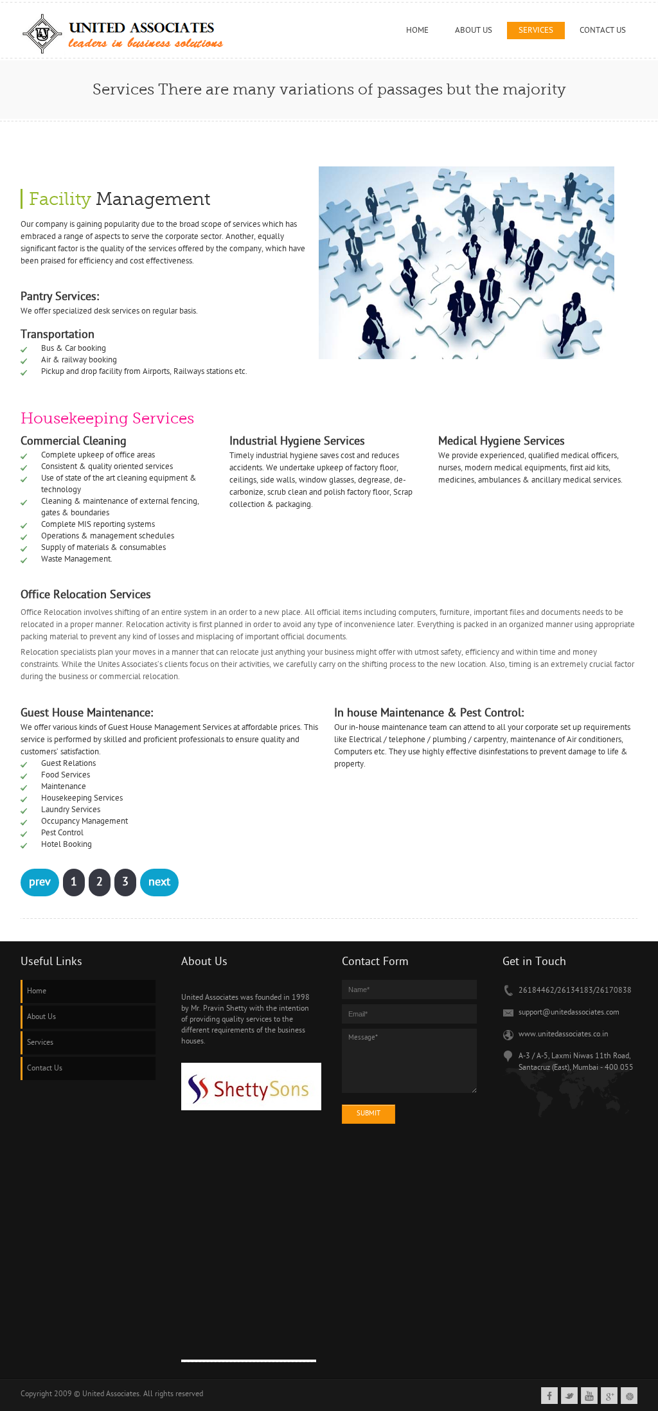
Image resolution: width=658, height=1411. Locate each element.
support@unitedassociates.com (569, 1012)
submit (368, 1114)
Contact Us (44, 1068)
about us (473, 30)
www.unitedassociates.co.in (564, 1034)
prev (40, 882)
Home (417, 30)
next (159, 882)
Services (536, 30)
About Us (41, 1017)
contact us (603, 30)
